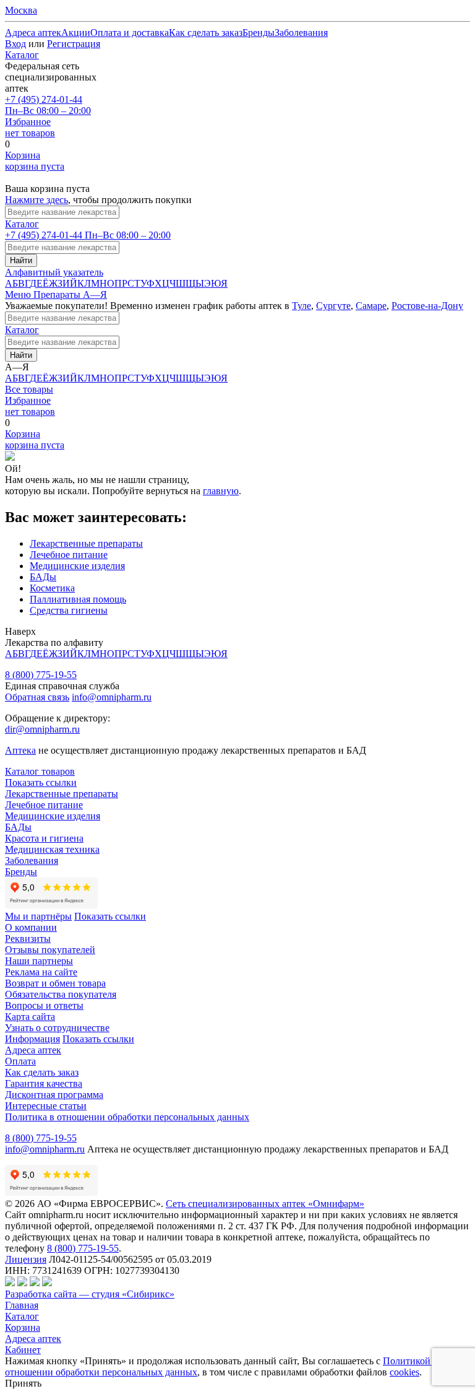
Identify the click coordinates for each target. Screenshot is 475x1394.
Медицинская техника (52, 849)
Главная (21, 1305)
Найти (21, 260)
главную (221, 491)
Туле (301, 305)
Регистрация (73, 43)
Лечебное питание (69, 554)
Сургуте (333, 305)
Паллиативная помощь (78, 599)
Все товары (29, 389)
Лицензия (25, 1259)
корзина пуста (34, 161)
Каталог (22, 55)
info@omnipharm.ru (112, 697)
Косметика (52, 588)
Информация (32, 1039)
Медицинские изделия (77, 565)
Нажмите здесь (36, 199)
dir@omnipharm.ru (42, 729)
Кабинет (23, 1349)
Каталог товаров (40, 771)
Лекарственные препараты (86, 543)
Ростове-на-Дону (427, 305)
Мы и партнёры (38, 916)
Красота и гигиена (44, 838)
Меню (19, 294)
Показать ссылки (41, 782)
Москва (21, 10)
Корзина (22, 1327)
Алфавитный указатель (54, 272)
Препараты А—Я (70, 294)
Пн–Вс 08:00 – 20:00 (48, 105)
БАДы (43, 577)
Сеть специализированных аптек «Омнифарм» (265, 1203)
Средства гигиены (69, 610)
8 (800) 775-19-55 (41, 674)
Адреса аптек (33, 1338)
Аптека (20, 750)
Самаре (371, 305)
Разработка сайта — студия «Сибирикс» (89, 1294)
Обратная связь (37, 697)
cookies (404, 1372)
